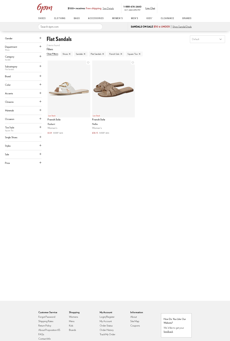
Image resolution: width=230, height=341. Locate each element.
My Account (170, 8)
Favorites (183, 8)
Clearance (167, 18)
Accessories (96, 18)
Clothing (60, 18)
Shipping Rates (45, 321)
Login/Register (107, 316)
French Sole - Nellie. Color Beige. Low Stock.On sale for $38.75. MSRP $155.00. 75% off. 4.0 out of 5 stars (113, 98)
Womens (73, 316)
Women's (117, 18)
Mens (71, 321)
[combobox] (70, 27)
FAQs (41, 334)
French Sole (114, 54)
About (133, 316)
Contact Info (44, 338)
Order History (107, 329)
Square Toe (133, 54)
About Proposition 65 (49, 329)
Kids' (150, 18)
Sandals (79, 54)
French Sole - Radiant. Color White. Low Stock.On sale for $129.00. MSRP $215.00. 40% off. (69, 98)
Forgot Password (46, 316)
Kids (71, 325)
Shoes (42, 18)
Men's (134, 18)
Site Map (134, 321)
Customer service (177, 8)
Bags (77, 18)
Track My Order (107, 334)
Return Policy (44, 325)
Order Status (106, 325)
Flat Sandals (96, 54)
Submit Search (99, 27)
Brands (187, 18)
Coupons (135, 325)
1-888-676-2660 (132, 6)
